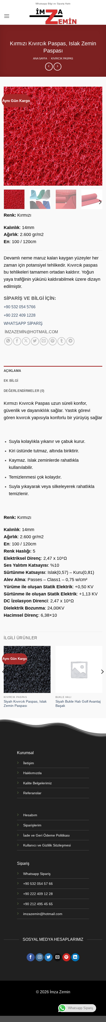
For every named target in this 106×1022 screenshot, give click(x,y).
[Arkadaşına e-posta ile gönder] (44, 341)
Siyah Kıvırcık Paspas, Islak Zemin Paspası (25, 704)
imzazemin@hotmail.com (42, 914)
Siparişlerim (32, 825)
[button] (7, 16)
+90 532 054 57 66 (38, 884)
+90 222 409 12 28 (38, 894)
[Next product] (49, 66)
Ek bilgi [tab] (11, 381)
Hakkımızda (32, 773)
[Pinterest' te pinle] (53, 341)
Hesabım (30, 815)
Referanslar (32, 793)
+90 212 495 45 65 (38, 904)
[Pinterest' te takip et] (66, 957)
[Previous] (11, 136)
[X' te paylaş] (26, 341)
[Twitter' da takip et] (48, 957)
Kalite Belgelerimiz (37, 783)
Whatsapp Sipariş (37, 874)
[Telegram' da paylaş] (70, 341)
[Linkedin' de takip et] (75, 957)
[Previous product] (57, 66)
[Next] (94, 136)
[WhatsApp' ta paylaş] (8, 341)
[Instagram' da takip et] (39, 957)
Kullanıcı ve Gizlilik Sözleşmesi (47, 845)
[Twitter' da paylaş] (35, 341)
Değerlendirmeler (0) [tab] (24, 391)
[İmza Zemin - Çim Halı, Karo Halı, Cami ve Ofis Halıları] (53, 16)
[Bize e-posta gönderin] (57, 957)
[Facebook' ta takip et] (31, 957)
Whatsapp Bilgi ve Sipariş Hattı (53, 3)
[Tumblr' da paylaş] (61, 341)
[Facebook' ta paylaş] (17, 341)
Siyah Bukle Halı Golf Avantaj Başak (78, 704)
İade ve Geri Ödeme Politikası (46, 835)
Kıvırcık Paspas (62, 58)
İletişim (28, 763)
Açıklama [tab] (12, 371)
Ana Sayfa (40, 58)
